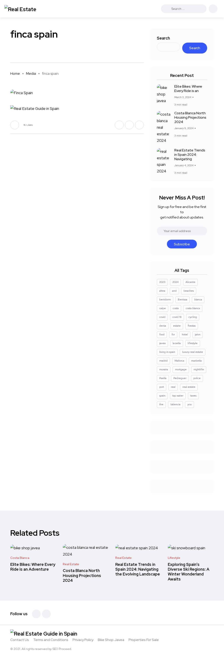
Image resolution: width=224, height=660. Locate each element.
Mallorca (179, 360)
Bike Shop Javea (111, 639)
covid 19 (177, 317)
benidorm (165, 299)
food (161, 334)
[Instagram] (46, 614)
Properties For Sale (144, 639)
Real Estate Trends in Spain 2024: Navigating (189, 154)
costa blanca (193, 308)
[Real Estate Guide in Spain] (27, 8)
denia (162, 325)
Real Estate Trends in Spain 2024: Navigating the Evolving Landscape (137, 569)
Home (15, 73)
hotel (185, 334)
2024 (175, 282)
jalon (197, 334)
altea (162, 291)
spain (162, 395)
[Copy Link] (142, 53)
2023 (162, 282)
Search (163, 38)
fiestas (192, 325)
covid (162, 317)
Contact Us (19, 639)
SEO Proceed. (62, 649)
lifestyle (193, 343)
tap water (177, 395)
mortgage (181, 369)
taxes (193, 395)
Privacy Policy (83, 639)
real (173, 387)
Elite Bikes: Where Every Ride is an (188, 88)
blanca (198, 299)
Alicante (190, 282)
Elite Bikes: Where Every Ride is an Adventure (32, 567)
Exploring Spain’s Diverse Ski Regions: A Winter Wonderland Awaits (188, 572)
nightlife (199, 369)
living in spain (167, 352)
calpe (162, 308)
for (173, 334)
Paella (162, 378)
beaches (189, 291)
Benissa (182, 299)
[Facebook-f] (36, 614)
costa (176, 308)
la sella (177, 343)
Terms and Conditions (50, 639)
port (161, 387)
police (197, 378)
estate (177, 325)
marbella (196, 360)
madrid (163, 360)
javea (162, 343)
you (189, 404)
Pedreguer (179, 378)
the (161, 404)
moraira (163, 369)
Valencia (175, 404)
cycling (193, 317)
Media (31, 73)
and (174, 291)
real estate (188, 387)
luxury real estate (192, 352)
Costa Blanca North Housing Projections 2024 (190, 117)
